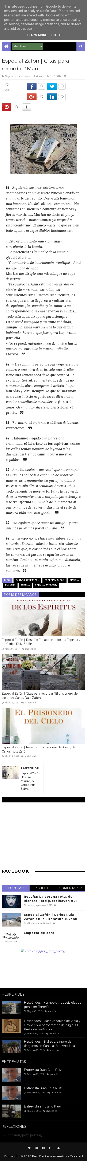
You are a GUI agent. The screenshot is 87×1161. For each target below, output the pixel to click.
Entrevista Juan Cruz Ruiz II (44, 1070)
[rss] (58, 1148)
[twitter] (29, 1148)
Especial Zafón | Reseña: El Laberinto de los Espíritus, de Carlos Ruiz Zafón (41, 642)
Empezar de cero (39, 933)
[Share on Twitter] (56, 89)
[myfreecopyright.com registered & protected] (43, 951)
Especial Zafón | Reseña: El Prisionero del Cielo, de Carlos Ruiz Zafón (39, 749)
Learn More (37, 35)
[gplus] (51, 1148)
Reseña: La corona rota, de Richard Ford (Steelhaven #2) (50, 899)
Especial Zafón (54, 580)
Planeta (10, 585)
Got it (56, 35)
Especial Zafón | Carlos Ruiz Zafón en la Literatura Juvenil (50, 917)
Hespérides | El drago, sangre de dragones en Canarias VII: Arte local (50, 1044)
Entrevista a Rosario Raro (42, 1106)
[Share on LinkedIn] (56, 99)
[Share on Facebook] (36, 89)
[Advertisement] (43, 835)
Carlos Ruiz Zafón (27, 580)
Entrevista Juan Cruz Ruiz (43, 1088)
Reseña (25, 585)
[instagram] (36, 1148)
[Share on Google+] (36, 99)
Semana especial (46, 585)
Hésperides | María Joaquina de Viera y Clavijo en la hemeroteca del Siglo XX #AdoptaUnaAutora (52, 1025)
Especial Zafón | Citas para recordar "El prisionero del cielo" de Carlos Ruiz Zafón (40, 696)
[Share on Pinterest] (11, 109)
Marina (74, 580)
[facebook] (43, 1148)
